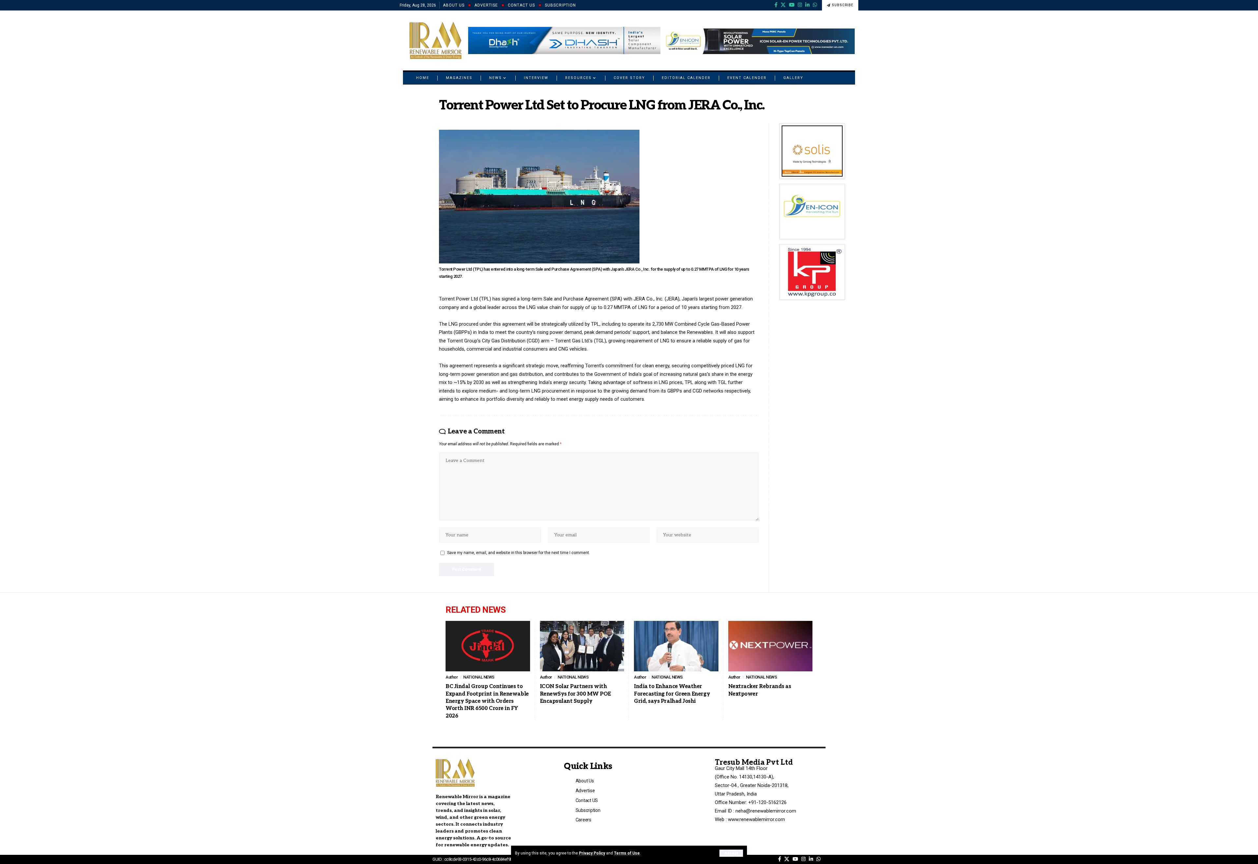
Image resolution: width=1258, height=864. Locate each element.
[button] (731, 853)
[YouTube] (791, 5)
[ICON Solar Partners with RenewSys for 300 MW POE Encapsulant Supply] (582, 646)
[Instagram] (800, 5)
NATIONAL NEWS (478, 677)
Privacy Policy (592, 853)
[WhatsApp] (815, 5)
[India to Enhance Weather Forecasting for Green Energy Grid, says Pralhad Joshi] (676, 646)
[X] (783, 5)
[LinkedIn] (807, 5)
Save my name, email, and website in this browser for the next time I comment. (518, 552)
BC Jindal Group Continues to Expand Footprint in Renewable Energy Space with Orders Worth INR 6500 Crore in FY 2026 (487, 701)
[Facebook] (776, 5)
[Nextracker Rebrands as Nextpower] (770, 646)
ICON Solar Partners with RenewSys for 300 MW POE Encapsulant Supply (575, 693)
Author (452, 677)
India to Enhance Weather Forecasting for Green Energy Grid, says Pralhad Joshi (672, 693)
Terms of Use (627, 853)
